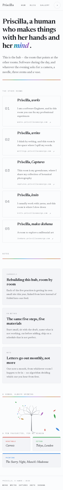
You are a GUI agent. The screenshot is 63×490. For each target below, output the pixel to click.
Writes (13, 485)
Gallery (45, 5)
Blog (33, 5)
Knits (32, 485)
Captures (23, 485)
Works (5, 485)
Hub (23, 5)
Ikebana (41, 485)
